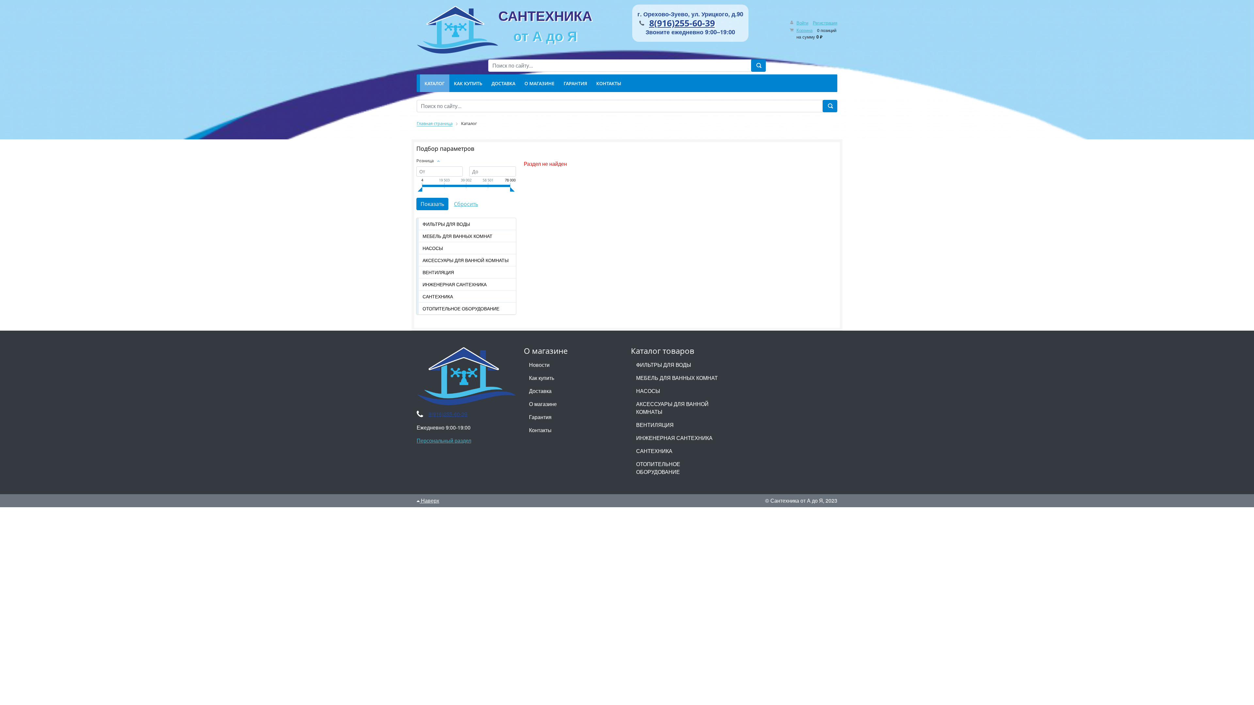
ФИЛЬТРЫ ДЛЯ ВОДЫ (446, 224)
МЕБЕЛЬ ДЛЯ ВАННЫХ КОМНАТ (457, 236)
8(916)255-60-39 (682, 23)
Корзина (804, 30)
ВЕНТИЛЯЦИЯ (438, 272)
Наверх (429, 500)
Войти (802, 23)
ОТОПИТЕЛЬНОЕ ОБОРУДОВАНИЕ (461, 308)
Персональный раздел (444, 440)
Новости (539, 364)
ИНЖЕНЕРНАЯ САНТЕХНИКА (455, 284)
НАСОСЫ (433, 248)
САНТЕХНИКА (545, 25)
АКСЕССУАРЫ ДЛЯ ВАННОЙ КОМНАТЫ (465, 260)
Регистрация (825, 23)
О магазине (543, 404)
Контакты (540, 430)
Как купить (541, 378)
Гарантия (540, 417)
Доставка (540, 391)
